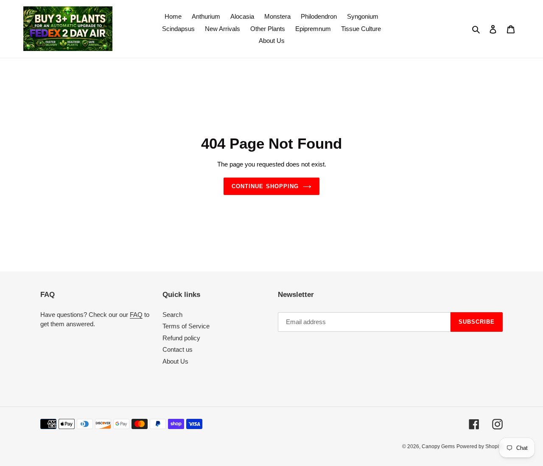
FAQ (136, 314)
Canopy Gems (438, 446)
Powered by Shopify (479, 446)
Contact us (177, 349)
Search (172, 314)
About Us (175, 361)
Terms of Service (186, 326)
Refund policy (181, 338)
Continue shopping (265, 186)
